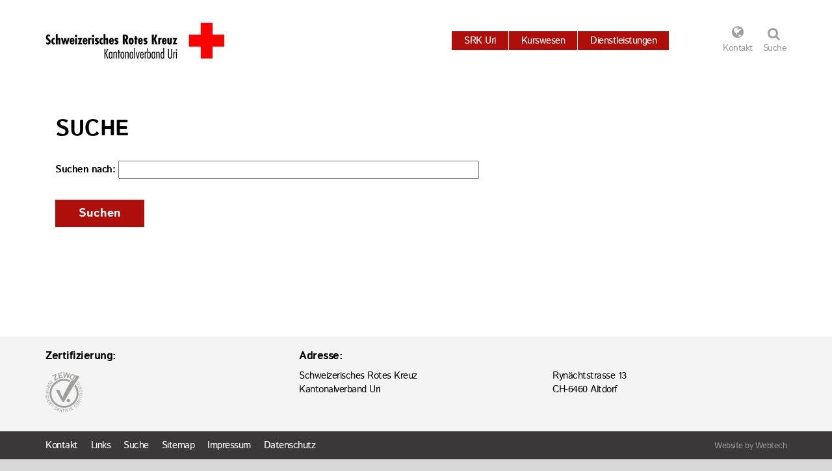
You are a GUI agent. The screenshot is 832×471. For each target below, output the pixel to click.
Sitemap (178, 445)
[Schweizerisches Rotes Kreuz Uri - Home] (135, 40)
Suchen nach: (85, 169)
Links (101, 445)
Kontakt (738, 48)
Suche (136, 445)
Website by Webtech (750, 446)
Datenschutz (290, 445)
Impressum (229, 445)
